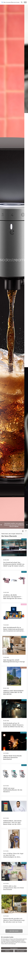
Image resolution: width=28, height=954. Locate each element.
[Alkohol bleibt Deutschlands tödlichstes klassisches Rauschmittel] (14, 741)
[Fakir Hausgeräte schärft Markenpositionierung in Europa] (14, 645)
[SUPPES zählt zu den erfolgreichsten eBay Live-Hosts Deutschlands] (14, 871)
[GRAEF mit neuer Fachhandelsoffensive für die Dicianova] (14, 773)
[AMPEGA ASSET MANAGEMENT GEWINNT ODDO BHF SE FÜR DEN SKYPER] (14, 676)
